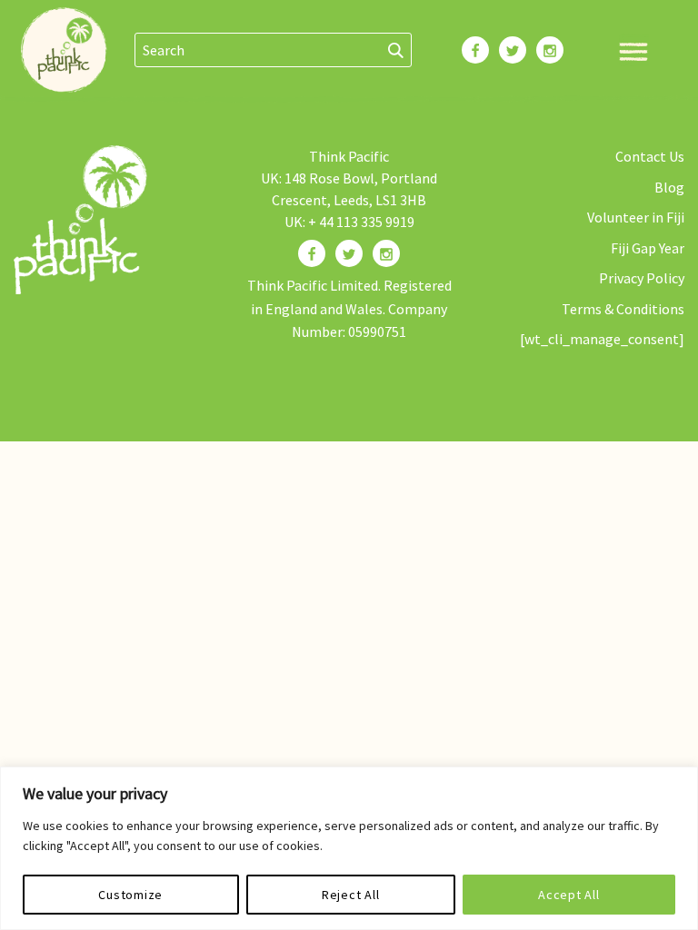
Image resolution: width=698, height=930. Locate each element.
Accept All (569, 894)
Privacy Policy (641, 278)
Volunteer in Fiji (635, 217)
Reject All (351, 894)
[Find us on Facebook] (311, 253)
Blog (669, 187)
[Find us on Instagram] (386, 253)
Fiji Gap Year (647, 248)
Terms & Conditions (623, 309)
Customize (130, 894)
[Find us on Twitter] (349, 253)
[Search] (396, 50)
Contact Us (649, 156)
